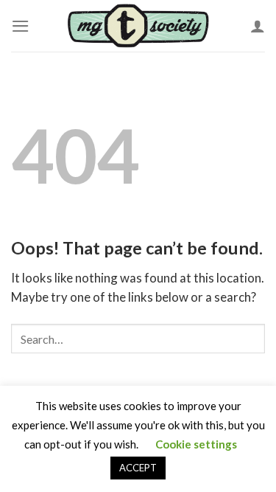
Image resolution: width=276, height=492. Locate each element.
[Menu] (20, 26)
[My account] (257, 26)
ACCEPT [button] (138, 468)
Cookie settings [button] (196, 444)
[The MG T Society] (138, 26)
